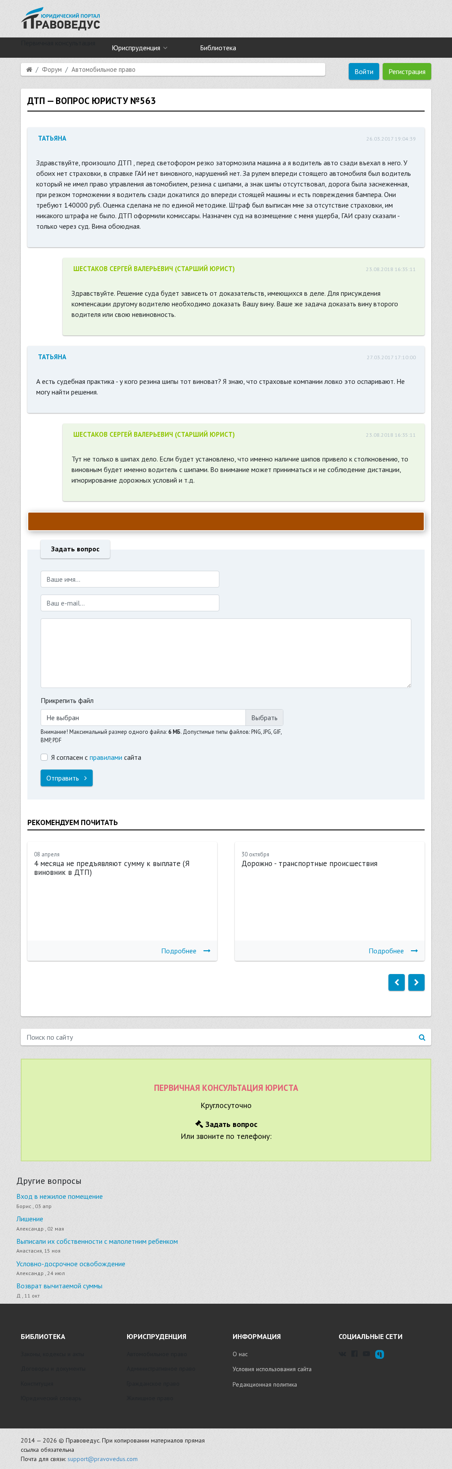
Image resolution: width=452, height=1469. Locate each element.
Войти (363, 71)
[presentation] (396, 982)
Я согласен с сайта (96, 757)
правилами (106, 757)
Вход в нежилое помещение (59, 1196)
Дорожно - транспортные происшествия (309, 863)
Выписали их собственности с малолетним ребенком (97, 1241)
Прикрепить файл (67, 700)
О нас (240, 1354)
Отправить (63, 778)
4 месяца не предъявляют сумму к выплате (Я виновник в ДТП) (112, 868)
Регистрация (407, 71)
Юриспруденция (136, 47)
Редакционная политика (265, 1384)
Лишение (29, 1218)
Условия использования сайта (272, 1369)
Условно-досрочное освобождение (70, 1263)
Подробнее (178, 950)
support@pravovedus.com (103, 1459)
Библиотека (218, 47)
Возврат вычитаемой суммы (59, 1285)
